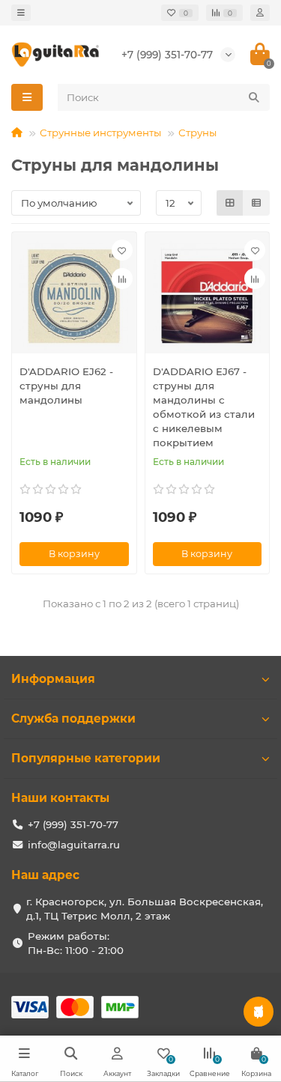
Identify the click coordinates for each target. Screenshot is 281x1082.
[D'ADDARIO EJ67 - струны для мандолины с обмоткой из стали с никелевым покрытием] (207, 296)
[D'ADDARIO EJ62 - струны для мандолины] (74, 296)
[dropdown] (21, 12)
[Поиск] (254, 97)
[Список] (256, 203)
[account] (260, 12)
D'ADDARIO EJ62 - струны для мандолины (66, 385)
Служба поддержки (73, 718)
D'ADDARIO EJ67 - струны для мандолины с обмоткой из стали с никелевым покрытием (204, 407)
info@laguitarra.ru (74, 845)
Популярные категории (85, 758)
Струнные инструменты (100, 133)
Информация (53, 679)
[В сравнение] (122, 278)
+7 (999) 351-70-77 (167, 55)
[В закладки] (122, 250)
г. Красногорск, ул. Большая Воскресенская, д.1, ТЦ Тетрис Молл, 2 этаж (144, 909)
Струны (197, 133)
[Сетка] (230, 203)
